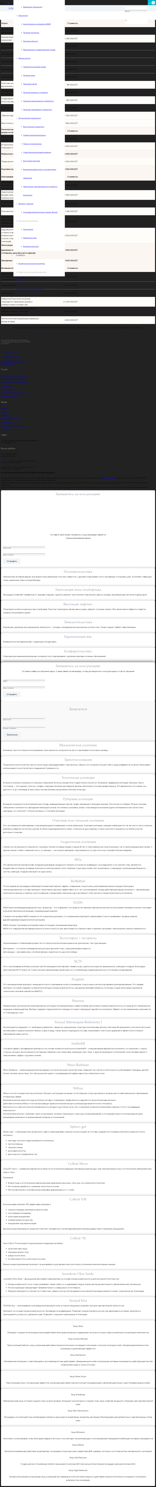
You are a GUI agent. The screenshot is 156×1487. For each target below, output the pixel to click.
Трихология (6, 386)
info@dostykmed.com (12, 357)
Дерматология (8, 389)
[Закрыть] (126, 20)
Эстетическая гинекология (13, 393)
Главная (4, 408)
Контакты (5, 429)
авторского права (108, 478)
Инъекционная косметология (14, 379)
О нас (3, 412)
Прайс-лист (6, 415)
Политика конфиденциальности (12, 361)
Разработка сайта (7, 364)
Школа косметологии (11, 418)
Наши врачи (6, 422)
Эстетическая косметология (14, 382)
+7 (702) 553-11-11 (9, 353)
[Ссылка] (66, 10)
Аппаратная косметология (13, 375)
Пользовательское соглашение (12, 362)
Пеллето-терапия (9, 396)
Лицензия (4, 461)
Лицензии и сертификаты (12, 425)
